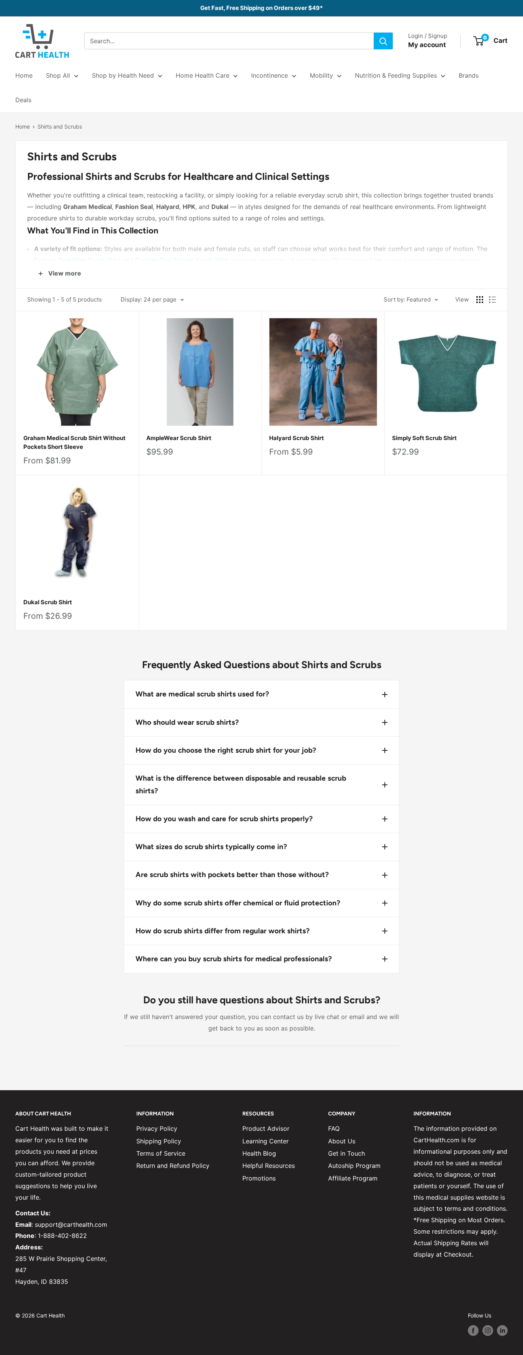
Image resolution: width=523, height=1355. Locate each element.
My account (427, 45)
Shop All (58, 75)
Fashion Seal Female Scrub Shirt (181, 260)
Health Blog (259, 1153)
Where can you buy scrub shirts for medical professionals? (234, 958)
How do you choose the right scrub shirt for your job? (226, 750)
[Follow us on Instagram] (487, 1330)
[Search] (383, 41)
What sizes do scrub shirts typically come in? (211, 846)
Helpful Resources (268, 1165)
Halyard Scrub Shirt (296, 438)
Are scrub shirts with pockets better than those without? (232, 874)
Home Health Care (202, 75)
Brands (469, 75)
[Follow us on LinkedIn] (502, 1330)
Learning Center (265, 1141)
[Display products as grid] (479, 299)
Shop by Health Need (123, 75)
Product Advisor (265, 1128)
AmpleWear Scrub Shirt (178, 438)
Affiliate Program (353, 1178)
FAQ (334, 1128)
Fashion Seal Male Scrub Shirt (77, 260)
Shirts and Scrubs (60, 126)
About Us (341, 1141)
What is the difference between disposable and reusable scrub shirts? (241, 784)
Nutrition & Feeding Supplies (396, 75)
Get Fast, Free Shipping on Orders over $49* (261, 7)
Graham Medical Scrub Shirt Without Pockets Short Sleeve (74, 442)
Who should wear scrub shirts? (187, 722)
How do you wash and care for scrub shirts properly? (224, 818)
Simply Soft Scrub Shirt (424, 438)
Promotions (259, 1178)
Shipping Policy (158, 1141)
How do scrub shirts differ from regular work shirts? (223, 930)
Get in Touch (346, 1153)
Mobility (321, 75)
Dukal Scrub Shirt (47, 602)
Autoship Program (354, 1165)
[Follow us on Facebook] (473, 1330)
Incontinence (269, 75)
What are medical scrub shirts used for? (202, 694)
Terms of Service (160, 1153)
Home (24, 75)
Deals (23, 100)
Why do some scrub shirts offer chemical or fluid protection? (238, 902)
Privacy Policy (156, 1128)
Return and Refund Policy (172, 1165)
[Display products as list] (492, 299)
